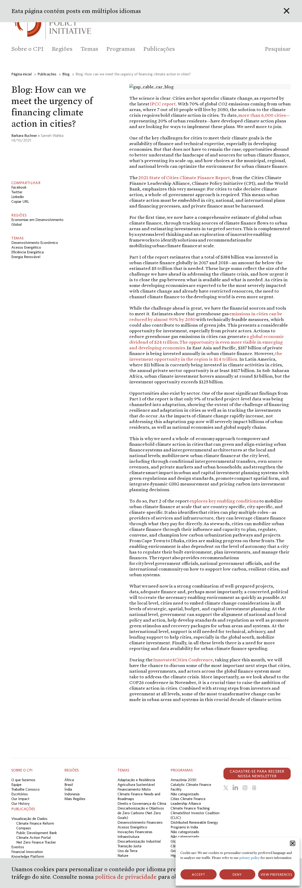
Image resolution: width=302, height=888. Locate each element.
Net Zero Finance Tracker (36, 842)
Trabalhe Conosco (25, 789)
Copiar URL (20, 201)
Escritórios (19, 794)
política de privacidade (126, 876)
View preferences (276, 874)
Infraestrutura (128, 836)
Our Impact (20, 799)
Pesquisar (278, 48)
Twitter (16, 192)
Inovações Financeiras (134, 832)
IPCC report (163, 104)
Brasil (68, 784)
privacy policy (249, 858)
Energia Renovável (25, 257)
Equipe (16, 784)
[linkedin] (235, 788)
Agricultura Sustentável (136, 784)
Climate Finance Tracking (190, 808)
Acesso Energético (26, 247)
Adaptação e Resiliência (136, 780)
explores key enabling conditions (224, 501)
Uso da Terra (127, 851)
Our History (20, 803)
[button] (292, 843)
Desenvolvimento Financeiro (140, 822)
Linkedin (17, 197)
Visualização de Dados (29, 818)
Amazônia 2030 (183, 780)
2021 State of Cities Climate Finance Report (184, 177)
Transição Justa (129, 846)
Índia (68, 789)
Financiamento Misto (134, 789)
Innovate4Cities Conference (183, 660)
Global (16, 224)
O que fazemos (23, 780)
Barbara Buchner (24, 135)
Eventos (17, 847)
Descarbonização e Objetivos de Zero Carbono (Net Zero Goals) (140, 813)
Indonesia (72, 794)
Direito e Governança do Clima (141, 803)
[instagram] (245, 787)
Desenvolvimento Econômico (34, 242)
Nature (122, 855)
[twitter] (225, 787)
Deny (237, 874)
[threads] (254, 787)
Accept (198, 874)
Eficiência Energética (27, 252)
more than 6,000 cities (262, 115)
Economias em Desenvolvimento (37, 219)
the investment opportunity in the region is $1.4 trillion (205, 356)
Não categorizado (185, 794)
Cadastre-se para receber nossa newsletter (257, 773)
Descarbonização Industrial (139, 841)
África (69, 780)
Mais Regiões (74, 799)
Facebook (18, 187)
